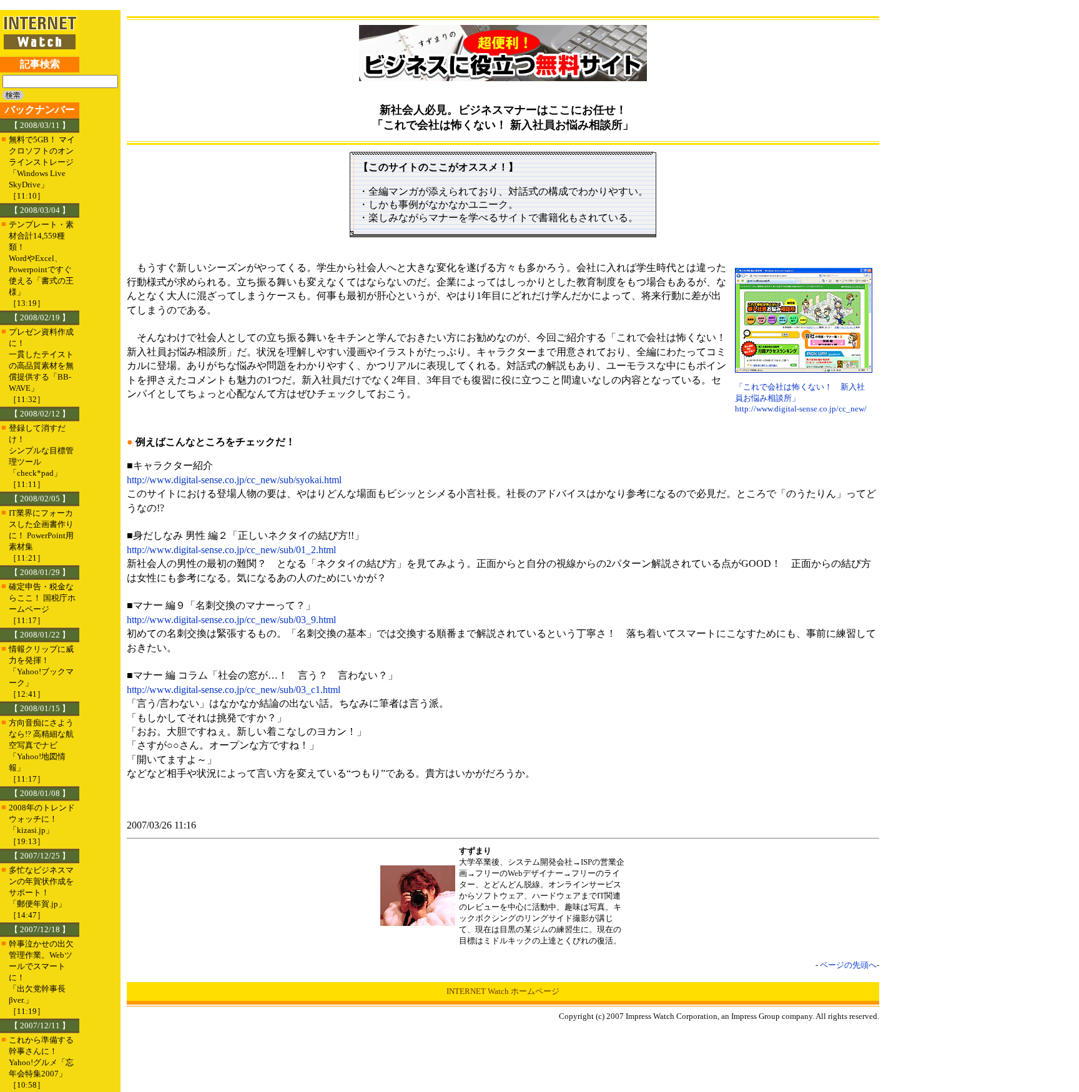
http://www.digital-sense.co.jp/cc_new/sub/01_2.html (231, 549)
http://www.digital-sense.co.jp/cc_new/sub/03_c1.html (233, 689)
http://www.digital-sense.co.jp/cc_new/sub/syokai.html (234, 480)
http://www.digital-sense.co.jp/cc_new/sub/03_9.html (231, 619)
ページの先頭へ (848, 965)
